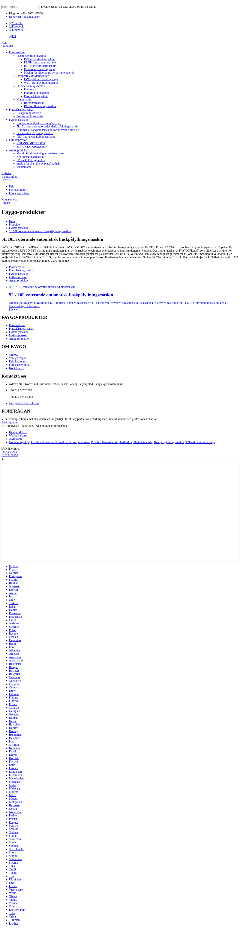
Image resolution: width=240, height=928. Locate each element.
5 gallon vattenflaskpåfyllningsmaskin (38, 123)
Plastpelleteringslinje (36, 96)
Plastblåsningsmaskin (21, 109)
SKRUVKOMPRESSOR (31, 146)
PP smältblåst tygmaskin (30, 160)
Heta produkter (18, 432)
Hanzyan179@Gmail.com (24, 16)
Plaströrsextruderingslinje (31, 55)
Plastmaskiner (17, 52)
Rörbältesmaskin (34, 102)
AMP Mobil (16, 438)
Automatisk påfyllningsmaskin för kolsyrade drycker (47, 129)
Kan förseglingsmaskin (30, 156)
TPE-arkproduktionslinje (200, 442)
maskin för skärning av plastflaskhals (38, 163)
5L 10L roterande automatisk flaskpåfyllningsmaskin (47, 126)
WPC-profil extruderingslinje (41, 82)
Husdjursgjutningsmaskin (169, 442)
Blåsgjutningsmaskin (28, 113)
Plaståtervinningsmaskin (30, 86)
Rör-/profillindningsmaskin (40, 106)
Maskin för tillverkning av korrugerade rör (49, 72)
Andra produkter (19, 150)
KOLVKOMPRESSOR (30, 143)
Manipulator (23, 166)
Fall (11, 186)
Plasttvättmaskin (142, 442)
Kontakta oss (9, 199)
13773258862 (10, 455)
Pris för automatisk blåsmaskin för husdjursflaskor (60, 442)
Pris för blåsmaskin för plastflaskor (111, 442)
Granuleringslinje (19, 442)
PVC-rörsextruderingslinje (39, 59)
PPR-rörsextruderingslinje (39, 69)
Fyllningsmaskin (18, 119)
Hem (4, 42)
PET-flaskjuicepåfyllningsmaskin (36, 136)
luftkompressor (18, 140)
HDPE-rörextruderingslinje (40, 65)
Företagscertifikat (19, 193)
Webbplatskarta (18, 435)
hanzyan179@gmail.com (24, 403)
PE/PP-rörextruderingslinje (40, 62)
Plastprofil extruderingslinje (32, 75)
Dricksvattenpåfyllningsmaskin (34, 133)
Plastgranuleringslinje (36, 92)
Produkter (7, 46)
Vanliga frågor (10, 176)
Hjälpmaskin (24, 99)
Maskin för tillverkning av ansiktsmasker (40, 153)
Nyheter (6, 173)
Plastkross (30, 89)
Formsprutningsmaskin (30, 116)
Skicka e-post (9, 452)
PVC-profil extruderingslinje (41, 79)
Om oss (6, 180)
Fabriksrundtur (17, 189)
